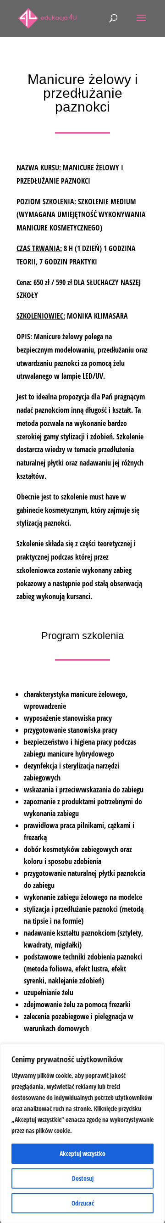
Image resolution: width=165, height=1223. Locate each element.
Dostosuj (83, 1178)
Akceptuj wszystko (82, 1153)
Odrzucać (83, 1203)
